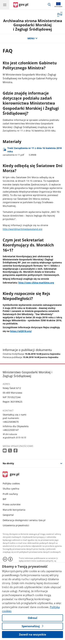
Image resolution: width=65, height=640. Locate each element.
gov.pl (14, 474)
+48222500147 (11, 429)
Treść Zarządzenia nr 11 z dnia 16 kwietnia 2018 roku (32, 151)
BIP (4, 499)
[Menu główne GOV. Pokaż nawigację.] (4, 4)
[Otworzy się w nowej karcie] (5, 450)
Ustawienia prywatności (16, 525)
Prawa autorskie (11, 504)
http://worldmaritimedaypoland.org (22, 229)
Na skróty (8, 463)
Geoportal (8, 514)
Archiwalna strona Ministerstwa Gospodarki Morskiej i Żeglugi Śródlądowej (32, 25)
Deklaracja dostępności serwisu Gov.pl (24, 520)
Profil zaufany (10, 494)
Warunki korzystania (14, 509)
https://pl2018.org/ (21, 331)
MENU (31, 38)
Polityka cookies (11, 483)
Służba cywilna (11, 488)
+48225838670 (11, 421)
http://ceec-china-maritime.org (36, 282)
